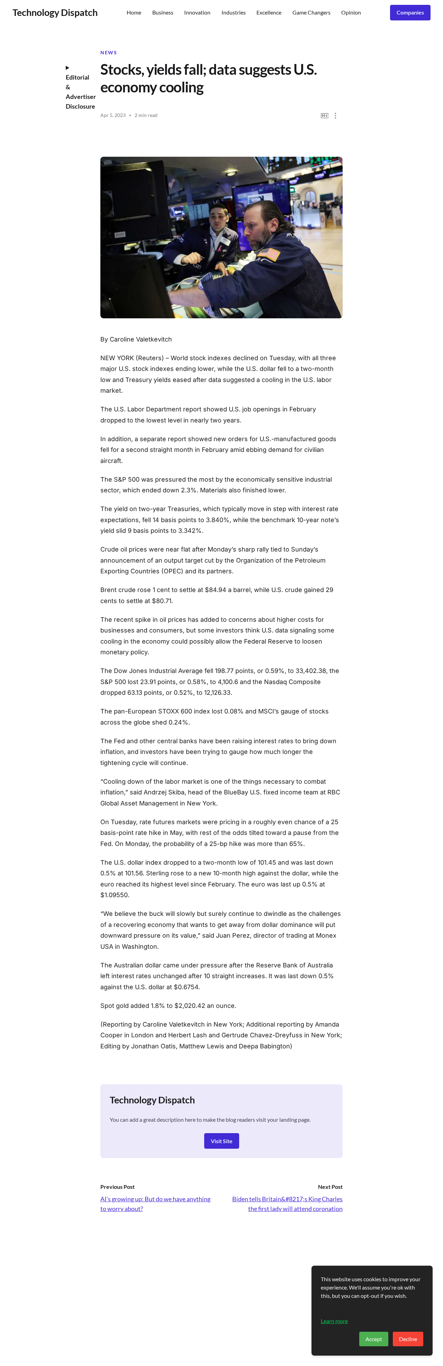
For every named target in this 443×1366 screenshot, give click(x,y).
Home (134, 12)
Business (162, 12)
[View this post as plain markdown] (325, 116)
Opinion (351, 12)
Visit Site (222, 1141)
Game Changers (311, 12)
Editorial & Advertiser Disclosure (78, 91)
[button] (335, 116)
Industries (234, 12)
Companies (410, 12)
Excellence (268, 12)
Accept (373, 1339)
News (108, 52)
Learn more (334, 1321)
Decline (408, 1339)
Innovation (197, 12)
